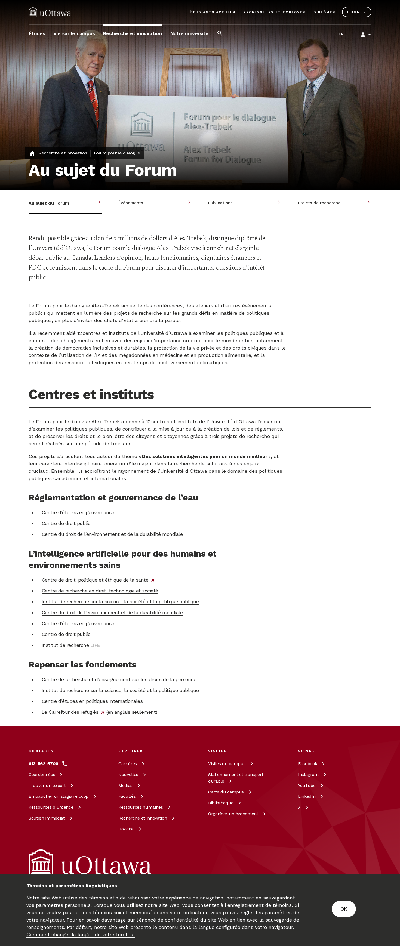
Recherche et (142, 818)
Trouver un (47, 785)
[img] (50, 12)
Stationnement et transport (235, 778)
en (341, 34)
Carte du (226, 791)
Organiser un (233, 813)
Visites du (226, 763)
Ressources (51, 807)
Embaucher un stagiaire (58, 796)
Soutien (47, 818)
